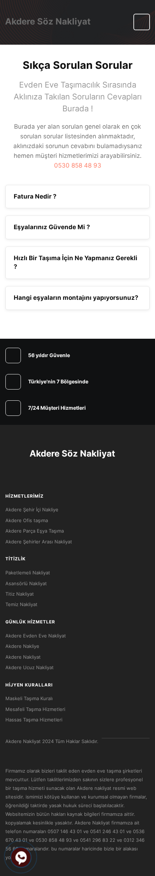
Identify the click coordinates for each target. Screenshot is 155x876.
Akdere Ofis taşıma (26, 520)
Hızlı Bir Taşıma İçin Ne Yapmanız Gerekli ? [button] (75, 262)
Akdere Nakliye (22, 646)
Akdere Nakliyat (23, 657)
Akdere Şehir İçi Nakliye (31, 509)
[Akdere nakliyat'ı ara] (21, 857)
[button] (141, 22)
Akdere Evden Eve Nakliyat (35, 636)
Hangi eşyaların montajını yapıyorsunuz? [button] (76, 297)
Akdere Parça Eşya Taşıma (34, 531)
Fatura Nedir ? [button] (35, 196)
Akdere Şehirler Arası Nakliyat (38, 541)
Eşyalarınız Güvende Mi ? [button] (52, 227)
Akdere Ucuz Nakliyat (29, 667)
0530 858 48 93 (77, 165)
